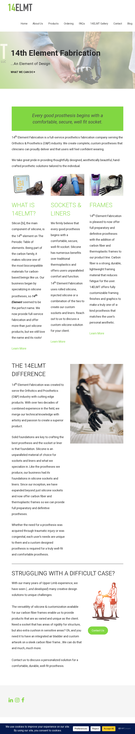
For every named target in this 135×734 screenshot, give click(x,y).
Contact (117, 23)
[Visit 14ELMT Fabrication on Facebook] (22, 700)
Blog (129, 23)
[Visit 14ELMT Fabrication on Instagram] (17, 700)
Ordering (69, 23)
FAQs (82, 23)
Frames (101, 205)
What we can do (22, 72)
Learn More (19, 348)
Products (53, 23)
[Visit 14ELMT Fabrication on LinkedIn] (11, 700)
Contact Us (98, 630)
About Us (38, 23)
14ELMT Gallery (99, 23)
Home (24, 23)
